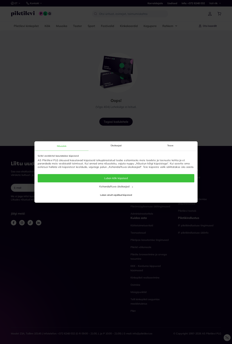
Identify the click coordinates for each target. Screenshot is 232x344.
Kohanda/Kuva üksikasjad (114, 186)
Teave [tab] (170, 145)
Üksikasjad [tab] (116, 145)
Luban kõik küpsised (116, 178)
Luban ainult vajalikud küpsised (116, 195)
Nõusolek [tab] (62, 146)
